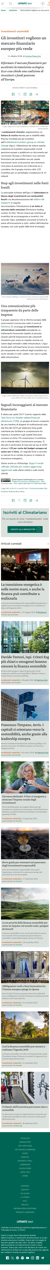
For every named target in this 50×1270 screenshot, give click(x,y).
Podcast (25, 1157)
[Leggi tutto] (47, 543)
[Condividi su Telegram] (36, 94)
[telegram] (42, 1257)
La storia (25, 1197)
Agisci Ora (25, 1172)
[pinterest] (17, 1257)
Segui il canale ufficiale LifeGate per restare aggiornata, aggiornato (22, 467)
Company (25, 1186)
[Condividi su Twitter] (19, 94)
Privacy (25, 1205)
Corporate (25, 1165)
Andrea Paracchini (33, 56)
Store (14, 3)
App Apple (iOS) (25, 1146)
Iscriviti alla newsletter (23, 529)
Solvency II (6, 326)
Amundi (17, 682)
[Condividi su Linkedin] (25, 94)
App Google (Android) (25, 1149)
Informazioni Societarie (25, 1208)
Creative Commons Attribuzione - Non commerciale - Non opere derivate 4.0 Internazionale (23, 482)
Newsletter (25, 1142)
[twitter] (12, 1257)
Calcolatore (25, 1168)
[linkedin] (37, 1257)
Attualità (25, 1138)
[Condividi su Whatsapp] (30, 94)
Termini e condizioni (25, 1212)
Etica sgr (19, 1126)
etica (22, 491)
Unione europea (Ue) (38, 488)
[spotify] (22, 1257)
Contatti (25, 1190)
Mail (25, 1201)
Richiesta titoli (25, 1161)
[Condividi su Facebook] (13, 94)
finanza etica (14, 491)
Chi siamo (25, 1193)
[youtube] (27, 1257)
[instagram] (32, 1257)
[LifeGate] (25, 3)
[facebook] (7, 1257)
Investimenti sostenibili (15, 31)
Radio (25, 1153)
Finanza (4, 491)
